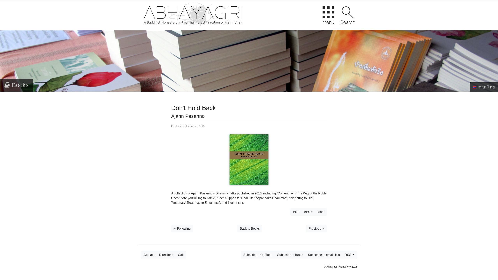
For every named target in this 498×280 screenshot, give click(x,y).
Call (181, 254)
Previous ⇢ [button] (316, 228)
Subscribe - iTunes (290, 254)
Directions (166, 254)
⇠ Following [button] (182, 228)
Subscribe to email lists (324, 254)
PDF (296, 212)
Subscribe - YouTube (257, 254)
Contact (149, 254)
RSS (348, 254)
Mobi (320, 212)
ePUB (308, 212)
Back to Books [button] (250, 228)
